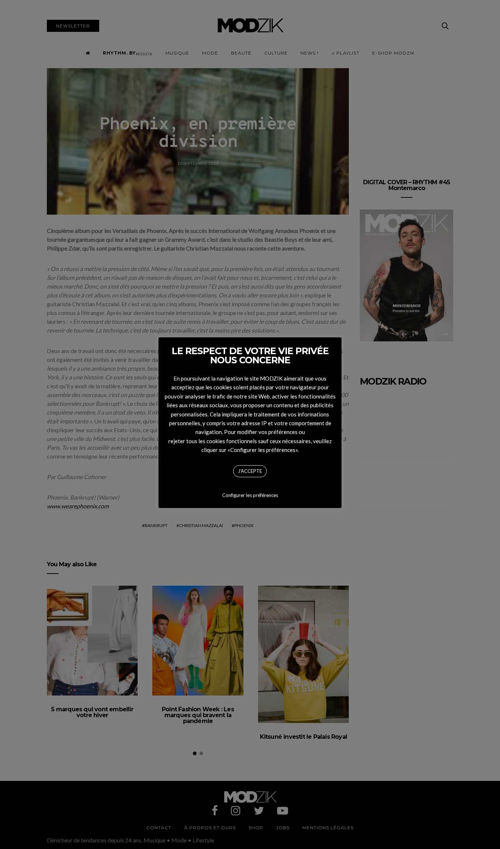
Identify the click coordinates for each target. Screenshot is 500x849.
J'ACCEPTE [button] (250, 471)
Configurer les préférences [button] (250, 495)
